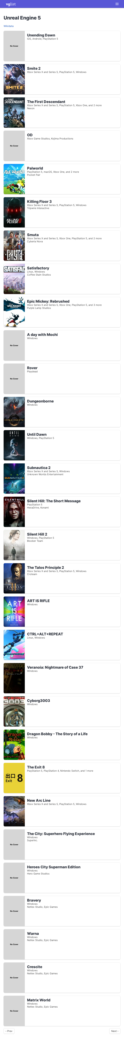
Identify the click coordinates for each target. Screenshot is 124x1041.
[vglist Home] (11, 4)
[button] (117, 4)
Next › (114, 1031)
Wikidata (9, 26)
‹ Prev (9, 1031)
